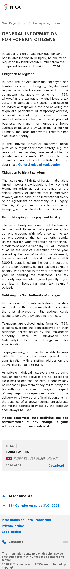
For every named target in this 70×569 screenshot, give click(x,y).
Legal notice (11, 532)
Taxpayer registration (47, 23)
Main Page (9, 23)
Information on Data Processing (26, 520)
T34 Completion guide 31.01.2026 (34, 505)
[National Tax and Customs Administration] (12, 7)
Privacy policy (13, 526)
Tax (24, 23)
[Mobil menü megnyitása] (66, 7)
